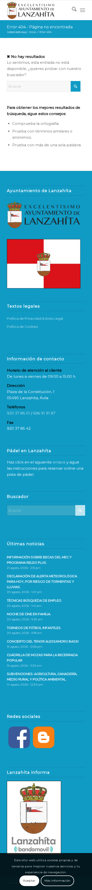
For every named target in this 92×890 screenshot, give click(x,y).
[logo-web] (38, 10)
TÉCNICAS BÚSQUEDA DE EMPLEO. (34, 600)
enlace (59, 462)
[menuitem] (72, 10)
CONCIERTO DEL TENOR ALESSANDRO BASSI (43, 641)
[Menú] (82, 10)
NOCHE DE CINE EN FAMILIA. (29, 614)
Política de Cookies (22, 327)
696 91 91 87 (44, 413)
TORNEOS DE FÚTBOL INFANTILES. (34, 628)
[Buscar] (72, 10)
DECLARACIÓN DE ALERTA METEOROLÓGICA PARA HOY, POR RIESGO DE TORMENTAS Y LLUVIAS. (42, 581)
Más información (57, 880)
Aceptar (29, 880)
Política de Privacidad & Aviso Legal (35, 318)
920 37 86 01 (18, 413)
